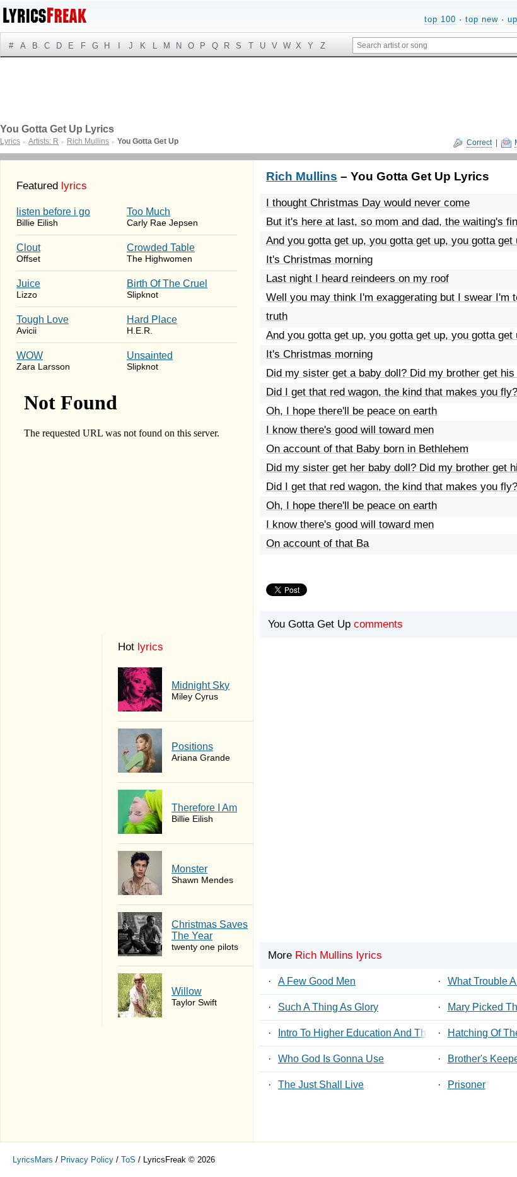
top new (481, 19)
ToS (128, 1159)
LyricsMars (33, 1159)
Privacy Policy (87, 1159)
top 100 (440, 19)
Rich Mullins (301, 176)
